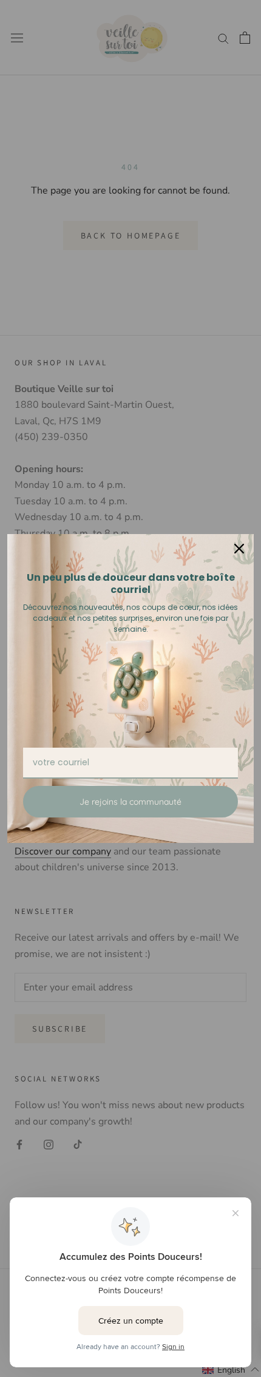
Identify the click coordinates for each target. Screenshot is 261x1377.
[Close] (239, 548)
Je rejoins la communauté (130, 801)
